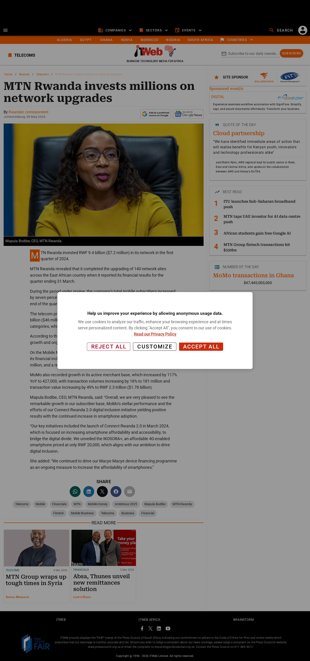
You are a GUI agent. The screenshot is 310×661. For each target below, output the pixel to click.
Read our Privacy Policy (155, 334)
